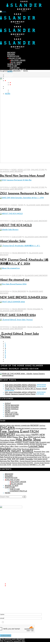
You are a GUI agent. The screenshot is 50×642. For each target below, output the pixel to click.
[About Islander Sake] (9, 230)
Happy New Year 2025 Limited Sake (28, 437)
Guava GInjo (20, 435)
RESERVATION (11, 478)
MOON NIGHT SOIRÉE (16, 451)
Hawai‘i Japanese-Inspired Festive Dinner (20, 394)
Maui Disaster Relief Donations (30, 449)
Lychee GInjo (16, 449)
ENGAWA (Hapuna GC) (13, 554)
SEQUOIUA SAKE (26, 453)
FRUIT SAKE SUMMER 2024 (18, 315)
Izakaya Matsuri (11, 444)
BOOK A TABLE (11, 556)
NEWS (25, 71)
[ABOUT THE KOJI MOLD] (11, 214)
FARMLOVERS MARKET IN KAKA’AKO (19, 574)
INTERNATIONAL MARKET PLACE (14, 442)
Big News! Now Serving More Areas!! (22, 175)
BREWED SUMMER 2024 (22, 425)
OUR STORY (16, 221)
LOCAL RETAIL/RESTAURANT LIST (18, 565)
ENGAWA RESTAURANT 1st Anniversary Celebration (30, 428)
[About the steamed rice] (10, 268)
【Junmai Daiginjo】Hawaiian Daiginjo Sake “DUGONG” (16, 463)
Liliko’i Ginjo (14, 446)
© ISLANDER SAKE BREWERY (12, 639)
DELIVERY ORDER (18, 482)
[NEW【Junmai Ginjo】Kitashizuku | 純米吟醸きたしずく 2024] (20, 246)
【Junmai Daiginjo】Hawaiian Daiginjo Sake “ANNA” (34, 461)
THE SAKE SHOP (40, 459)
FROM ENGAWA (34, 309)
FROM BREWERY (19, 253)
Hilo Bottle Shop (28, 440)
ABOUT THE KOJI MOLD (16, 225)
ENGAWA (7, 428)
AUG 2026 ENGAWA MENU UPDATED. (20, 385)
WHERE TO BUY (11, 486)
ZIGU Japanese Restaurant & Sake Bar (24, 193)
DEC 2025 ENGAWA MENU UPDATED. (20, 392)
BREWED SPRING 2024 (7, 425)
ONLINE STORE (38, 170)
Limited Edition (23, 446)
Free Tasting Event (14, 431)
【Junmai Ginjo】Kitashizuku (20, 464)
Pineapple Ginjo (39, 451)
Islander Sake (34, 442)
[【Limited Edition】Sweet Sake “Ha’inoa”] (16, 320)
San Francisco (17, 453)
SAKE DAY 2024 (10, 209)
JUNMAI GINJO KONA (26, 444)
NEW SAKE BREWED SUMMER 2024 (23, 297)
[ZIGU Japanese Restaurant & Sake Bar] (16, 180)
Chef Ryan (42, 425)
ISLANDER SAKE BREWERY (10, 71)
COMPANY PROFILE (18, 491)
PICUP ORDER (16, 484)
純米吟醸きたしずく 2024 (37, 464)
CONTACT (8, 598)
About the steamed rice (14, 279)
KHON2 (39, 444)
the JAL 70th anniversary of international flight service (25, 457)
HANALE (28, 435)
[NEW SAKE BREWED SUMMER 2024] (13, 284)
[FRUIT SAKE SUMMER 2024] (12, 302)
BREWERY (34, 425)
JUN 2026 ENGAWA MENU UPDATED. (20, 387)
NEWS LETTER (23, 170)
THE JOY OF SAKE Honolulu (20, 459)
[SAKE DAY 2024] (22, 198)
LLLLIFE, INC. (19, 641)
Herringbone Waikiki (7, 440)
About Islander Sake (12, 241)
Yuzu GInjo (15, 461)
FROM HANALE (11, 409)
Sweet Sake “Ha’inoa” (39, 453)
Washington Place (5, 461)
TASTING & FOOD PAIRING (11, 455)
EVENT (14, 205)
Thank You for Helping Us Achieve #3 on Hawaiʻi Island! (26, 389)
